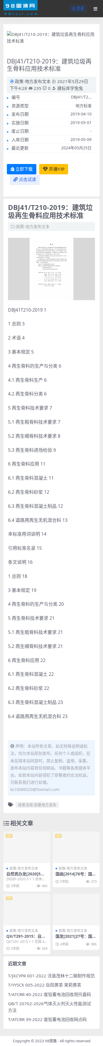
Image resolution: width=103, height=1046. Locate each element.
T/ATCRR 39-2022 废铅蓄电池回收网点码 (47, 1019)
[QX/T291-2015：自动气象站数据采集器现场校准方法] (26, 909)
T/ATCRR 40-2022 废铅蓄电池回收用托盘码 (49, 994)
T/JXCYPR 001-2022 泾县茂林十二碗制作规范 (51, 976)
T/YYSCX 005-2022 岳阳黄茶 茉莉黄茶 (44, 985)
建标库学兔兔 (69, 88)
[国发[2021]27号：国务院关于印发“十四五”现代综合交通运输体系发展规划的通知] (76, 909)
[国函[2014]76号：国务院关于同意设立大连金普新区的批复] (76, 847)
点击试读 (27, 179)
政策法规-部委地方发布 (37, 804)
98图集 (51, 1040)
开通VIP (56, 169)
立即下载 (24, 169)
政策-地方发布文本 (33, 81)
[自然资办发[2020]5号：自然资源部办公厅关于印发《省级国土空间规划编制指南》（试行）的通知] (26, 847)
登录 (80, 8)
